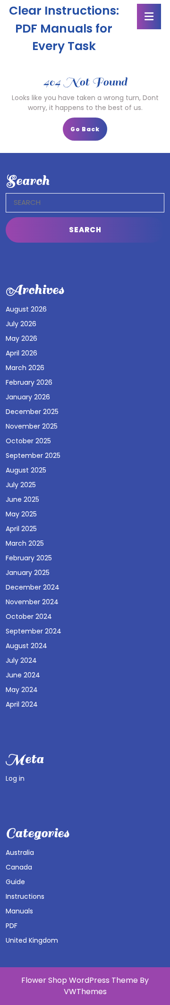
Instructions (25, 896)
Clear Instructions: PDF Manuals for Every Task (64, 28)
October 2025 (28, 441)
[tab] (149, 16)
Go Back (88, 132)
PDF (11, 925)
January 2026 (28, 397)
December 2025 (32, 411)
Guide (15, 882)
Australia (20, 852)
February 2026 (29, 382)
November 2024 (32, 602)
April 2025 (21, 528)
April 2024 (22, 704)
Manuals (19, 911)
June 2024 (23, 675)
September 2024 (33, 631)
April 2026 (21, 353)
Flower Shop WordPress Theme (79, 980)
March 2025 (25, 543)
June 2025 (22, 499)
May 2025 (21, 514)
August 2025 (26, 470)
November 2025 (32, 426)
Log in (15, 778)
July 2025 (21, 485)
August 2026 (26, 309)
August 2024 (26, 645)
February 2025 (29, 558)
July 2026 (21, 324)
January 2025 (28, 572)
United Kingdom (32, 940)
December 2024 (33, 587)
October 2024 (29, 616)
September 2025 (33, 455)
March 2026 (25, 367)
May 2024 (22, 689)
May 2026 (21, 338)
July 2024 (21, 660)
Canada (19, 867)
